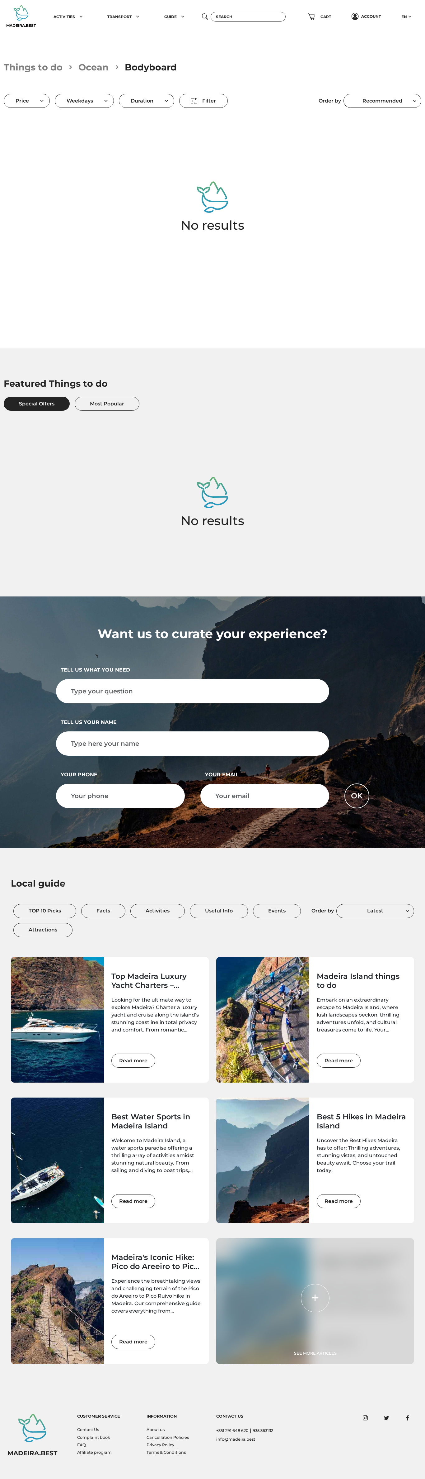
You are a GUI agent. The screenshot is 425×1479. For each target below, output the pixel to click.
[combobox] (382, 101)
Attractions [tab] (43, 930)
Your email (222, 775)
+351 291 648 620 (232, 1430)
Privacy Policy (160, 1445)
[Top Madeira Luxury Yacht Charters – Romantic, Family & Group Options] (57, 1020)
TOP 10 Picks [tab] (45, 911)
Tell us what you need (95, 670)
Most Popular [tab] (107, 404)
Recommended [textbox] (382, 101)
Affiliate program (94, 1452)
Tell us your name (89, 722)
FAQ (81, 1445)
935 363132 (263, 1430)
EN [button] (404, 16)
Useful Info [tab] (219, 911)
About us (156, 1429)
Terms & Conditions (166, 1452)
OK (357, 795)
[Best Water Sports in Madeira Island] (57, 1160)
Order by (330, 101)
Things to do (33, 67)
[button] (81, 16)
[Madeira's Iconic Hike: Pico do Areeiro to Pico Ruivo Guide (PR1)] (57, 1301)
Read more (133, 1061)
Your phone (79, 775)
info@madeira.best (235, 1439)
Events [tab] (277, 911)
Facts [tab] (103, 911)
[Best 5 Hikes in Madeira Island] (262, 1160)
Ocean (93, 67)
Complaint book (93, 1437)
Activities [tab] (158, 911)
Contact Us (88, 1429)
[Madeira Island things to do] (262, 1020)
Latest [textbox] (375, 911)
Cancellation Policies (168, 1437)
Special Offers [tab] (36, 404)
